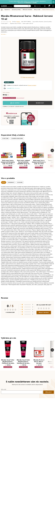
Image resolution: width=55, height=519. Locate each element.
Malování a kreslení (27, 9)
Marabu (18, 21)
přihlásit (48, 392)
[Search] (28, 6)
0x (10, 21)
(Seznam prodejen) (32, 85)
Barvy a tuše (37, 9)
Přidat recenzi (44, 312)
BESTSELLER (4, 157)
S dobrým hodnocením (17, 138)
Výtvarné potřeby (16, 9)
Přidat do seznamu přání (28, 77)
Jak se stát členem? (20, 97)
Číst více (3, 34)
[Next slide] (42, 56)
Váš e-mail (3, 389)
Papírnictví (7, 9)
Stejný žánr (5, 138)
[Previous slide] (12, 56)
